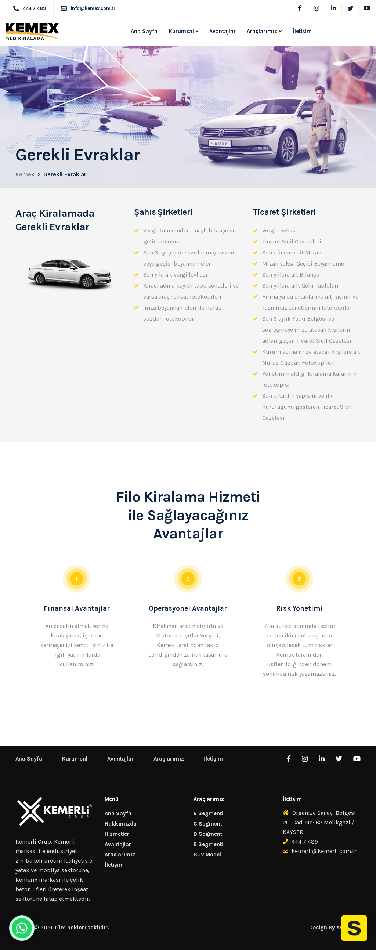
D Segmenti (209, 834)
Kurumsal (181, 31)
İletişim (302, 31)
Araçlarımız (262, 31)
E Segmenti (208, 844)
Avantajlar (222, 31)
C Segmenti (209, 823)
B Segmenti (208, 813)
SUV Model (207, 854)
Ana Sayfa (144, 31)
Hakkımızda (121, 823)
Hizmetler (117, 834)
